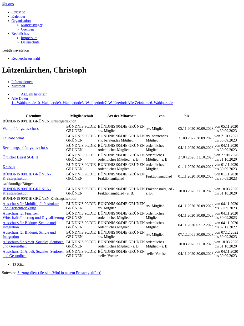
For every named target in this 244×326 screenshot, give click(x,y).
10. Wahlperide (47, 103)
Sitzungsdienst (59, 273)
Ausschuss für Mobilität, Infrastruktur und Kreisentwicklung (31, 206)
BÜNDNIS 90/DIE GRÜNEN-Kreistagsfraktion (27, 176)
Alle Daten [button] (19, 98)
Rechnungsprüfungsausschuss (25, 148)
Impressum (29, 38)
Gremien (27, 29)
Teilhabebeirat (13, 138)
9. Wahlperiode (70, 103)
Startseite (18, 12)
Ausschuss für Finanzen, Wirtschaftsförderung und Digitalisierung (33, 215)
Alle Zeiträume (138, 103)
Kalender (18, 16)
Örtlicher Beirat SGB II (20, 157)
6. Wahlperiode (161, 103)
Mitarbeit (18, 86)
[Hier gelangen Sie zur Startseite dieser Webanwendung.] (8, 4)
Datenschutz (30, 42)
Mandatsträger (31, 25)
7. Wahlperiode (116, 103)
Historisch (39, 94)
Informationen (22, 82)
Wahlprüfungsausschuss (21, 128)
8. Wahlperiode (93, 103)
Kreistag (9, 167)
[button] (21, 21)
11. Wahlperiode (23, 103)
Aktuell (26, 94)
